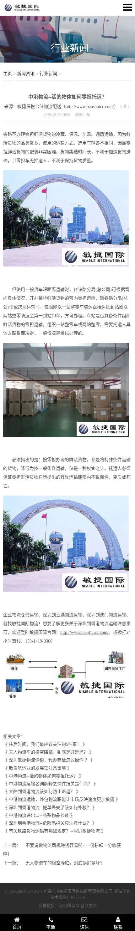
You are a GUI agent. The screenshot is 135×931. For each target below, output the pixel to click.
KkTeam (78, 897)
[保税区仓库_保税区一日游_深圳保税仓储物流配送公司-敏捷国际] (22, 11)
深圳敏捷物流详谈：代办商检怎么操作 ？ (49, 760)
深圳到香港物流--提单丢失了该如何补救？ (50, 807)
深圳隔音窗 (69, 905)
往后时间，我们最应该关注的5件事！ (45, 744)
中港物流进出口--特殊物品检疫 (39, 815)
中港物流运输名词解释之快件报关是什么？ (50, 783)
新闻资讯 (26, 73)
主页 (7, 73)
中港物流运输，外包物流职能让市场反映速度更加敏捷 (61, 799)
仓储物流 (88, 905)
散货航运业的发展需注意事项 (37, 768)
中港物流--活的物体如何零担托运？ (43, 776)
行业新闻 (70, 48)
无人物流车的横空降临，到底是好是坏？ (48, 752)
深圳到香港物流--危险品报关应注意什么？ (50, 823)
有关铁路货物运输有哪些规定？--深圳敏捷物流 (54, 831)
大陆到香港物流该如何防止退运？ (42, 791)
